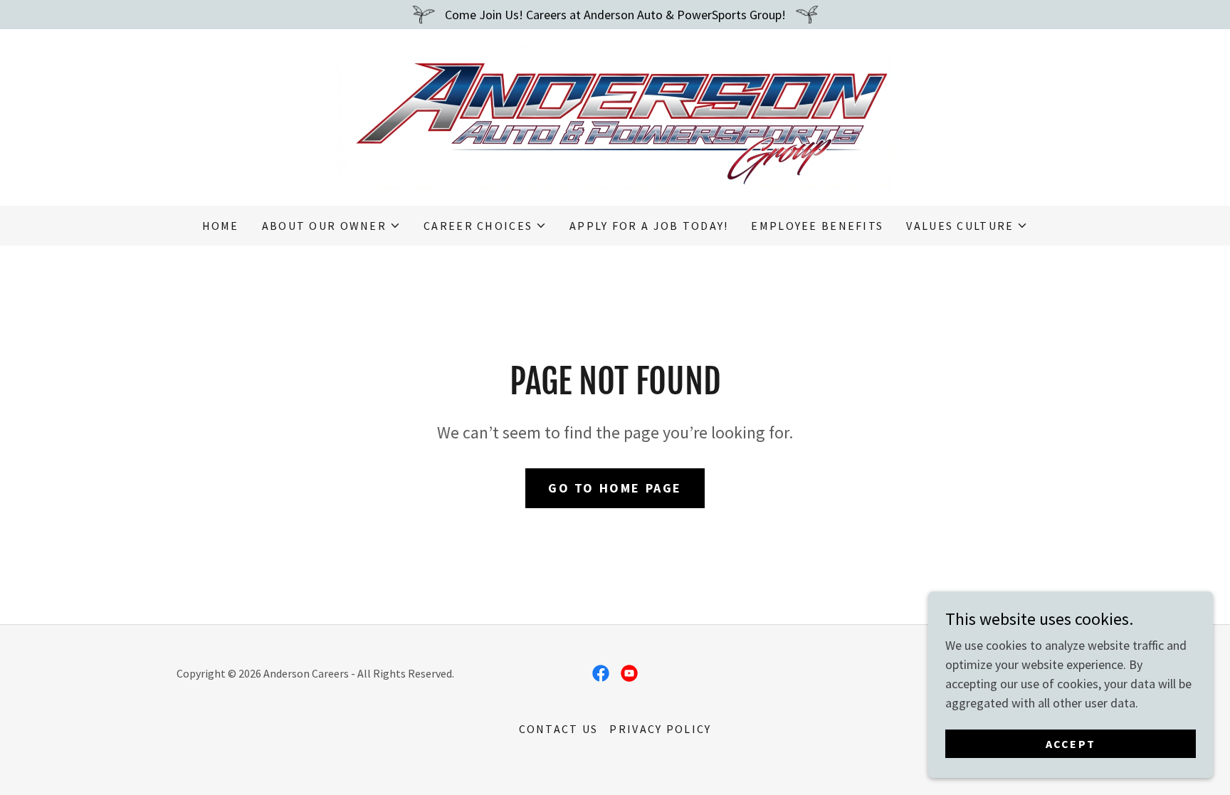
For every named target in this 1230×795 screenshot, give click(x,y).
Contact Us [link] (559, 729)
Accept (1071, 744)
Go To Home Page (615, 488)
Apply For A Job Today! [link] (648, 226)
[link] (615, 115)
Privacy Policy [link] (660, 729)
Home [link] (220, 226)
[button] (331, 225)
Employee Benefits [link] (817, 226)
